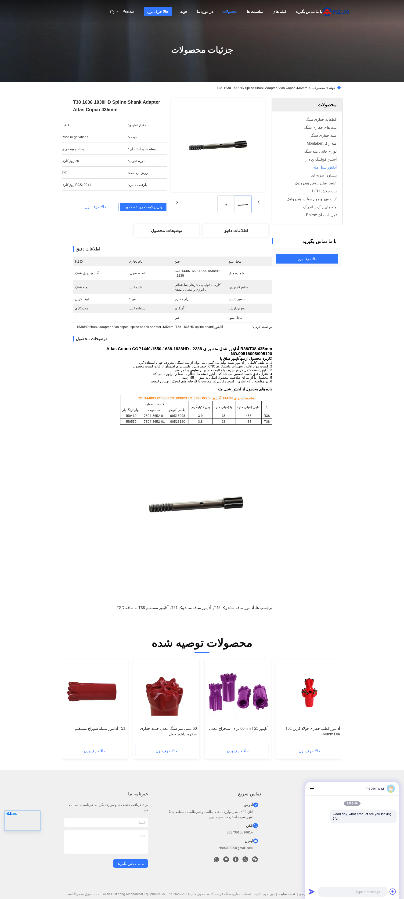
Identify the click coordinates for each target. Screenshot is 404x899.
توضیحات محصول (166, 230)
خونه (184, 12)
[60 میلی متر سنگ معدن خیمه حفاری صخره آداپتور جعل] (166, 692)
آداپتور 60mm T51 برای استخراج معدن (238, 728)
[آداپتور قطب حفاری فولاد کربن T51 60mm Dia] (309, 692)
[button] (333, 703)
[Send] (312, 891)
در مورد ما (205, 12)
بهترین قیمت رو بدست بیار (143, 207)
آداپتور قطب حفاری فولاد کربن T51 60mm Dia (312, 731)
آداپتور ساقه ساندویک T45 (234, 608)
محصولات (230, 12)
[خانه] (336, 12)
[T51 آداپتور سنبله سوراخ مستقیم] (94, 692)
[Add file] (393, 891)
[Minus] (312, 788)
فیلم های (279, 12)
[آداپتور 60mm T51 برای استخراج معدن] (237, 692)
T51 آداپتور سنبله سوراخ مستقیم (100, 728)
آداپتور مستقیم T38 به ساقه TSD (142, 608)
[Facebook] (235, 860)
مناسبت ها (255, 12)
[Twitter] (245, 860)
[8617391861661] (216, 860)
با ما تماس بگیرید (309, 12)
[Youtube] (226, 860)
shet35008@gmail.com (236, 848)
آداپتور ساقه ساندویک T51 (191, 608)
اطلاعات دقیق (236, 230)
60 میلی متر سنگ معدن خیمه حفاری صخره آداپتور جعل (168, 731)
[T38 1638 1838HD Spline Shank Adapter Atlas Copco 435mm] (218, 145)
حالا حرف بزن (158, 12)
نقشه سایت (287, 894)
